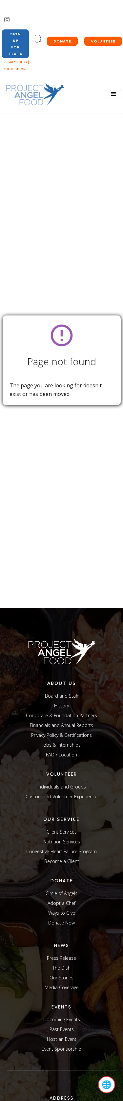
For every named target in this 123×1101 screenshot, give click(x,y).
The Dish (61, 968)
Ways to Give (61, 913)
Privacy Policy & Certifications (61, 735)
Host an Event (61, 1039)
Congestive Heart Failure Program (61, 851)
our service (61, 819)
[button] (113, 94)
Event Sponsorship (61, 1049)
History (61, 706)
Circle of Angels (61, 893)
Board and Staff (61, 696)
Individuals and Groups (61, 787)
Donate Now (61, 923)
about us (61, 683)
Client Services (62, 832)
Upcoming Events (61, 1019)
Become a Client (61, 861)
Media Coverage (62, 987)
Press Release (61, 958)
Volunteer (103, 41)
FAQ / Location (61, 755)
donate (62, 41)
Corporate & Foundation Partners (61, 715)
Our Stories (61, 977)
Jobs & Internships (61, 745)
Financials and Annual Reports (61, 725)
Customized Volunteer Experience (61, 796)
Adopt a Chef (61, 903)
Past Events (62, 1029)
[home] (33, 94)
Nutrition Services (61, 841)
